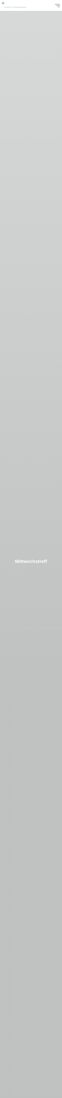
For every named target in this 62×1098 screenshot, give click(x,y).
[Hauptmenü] (57, 5)
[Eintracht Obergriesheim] (14, 5)
